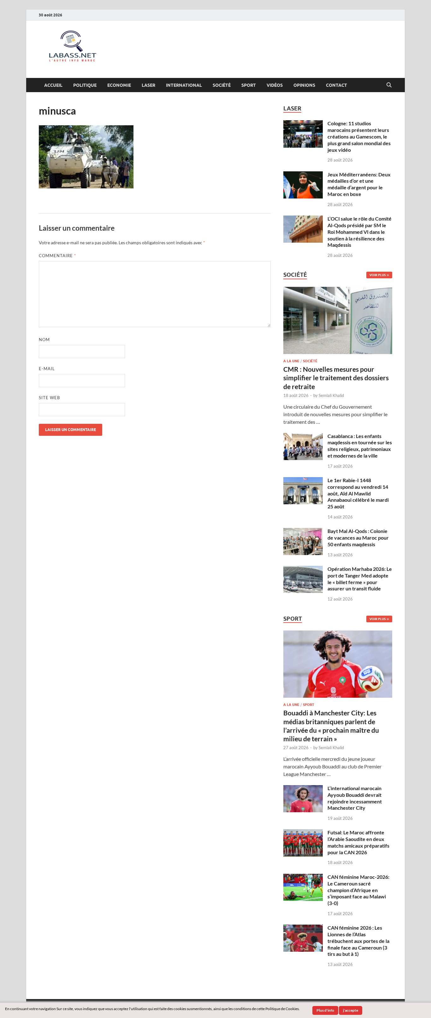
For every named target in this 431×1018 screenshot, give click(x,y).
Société (222, 85)
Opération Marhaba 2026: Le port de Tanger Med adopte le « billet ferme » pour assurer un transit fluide (360, 578)
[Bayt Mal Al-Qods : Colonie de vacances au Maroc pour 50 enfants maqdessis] (303, 532)
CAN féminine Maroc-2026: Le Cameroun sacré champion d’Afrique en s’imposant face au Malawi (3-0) (358, 890)
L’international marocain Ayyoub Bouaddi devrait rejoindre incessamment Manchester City (355, 798)
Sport (248, 85)
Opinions (304, 85)
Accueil (53, 85)
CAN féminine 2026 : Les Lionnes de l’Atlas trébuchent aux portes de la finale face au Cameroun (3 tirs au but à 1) (358, 941)
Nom (44, 339)
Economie (119, 85)
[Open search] (389, 85)
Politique (85, 85)
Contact (336, 85)
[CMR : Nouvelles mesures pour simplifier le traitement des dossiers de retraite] (337, 290)
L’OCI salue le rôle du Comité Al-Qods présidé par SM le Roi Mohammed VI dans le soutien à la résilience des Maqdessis (360, 232)
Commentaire (57, 255)
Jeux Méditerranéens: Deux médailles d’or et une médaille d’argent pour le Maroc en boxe (359, 184)
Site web (49, 397)
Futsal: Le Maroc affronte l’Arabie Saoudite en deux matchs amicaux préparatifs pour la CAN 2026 (358, 842)
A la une (291, 361)
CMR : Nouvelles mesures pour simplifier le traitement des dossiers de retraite (336, 377)
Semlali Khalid (331, 395)
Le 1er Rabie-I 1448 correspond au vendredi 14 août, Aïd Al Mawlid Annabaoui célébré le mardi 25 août (358, 493)
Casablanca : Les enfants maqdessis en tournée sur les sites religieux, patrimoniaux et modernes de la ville (360, 446)
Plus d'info (325, 1010)
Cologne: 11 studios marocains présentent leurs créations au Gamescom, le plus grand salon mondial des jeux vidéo (359, 136)
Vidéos (275, 85)
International (184, 85)
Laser (148, 85)
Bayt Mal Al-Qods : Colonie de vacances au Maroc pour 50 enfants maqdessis (358, 537)
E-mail (47, 368)
